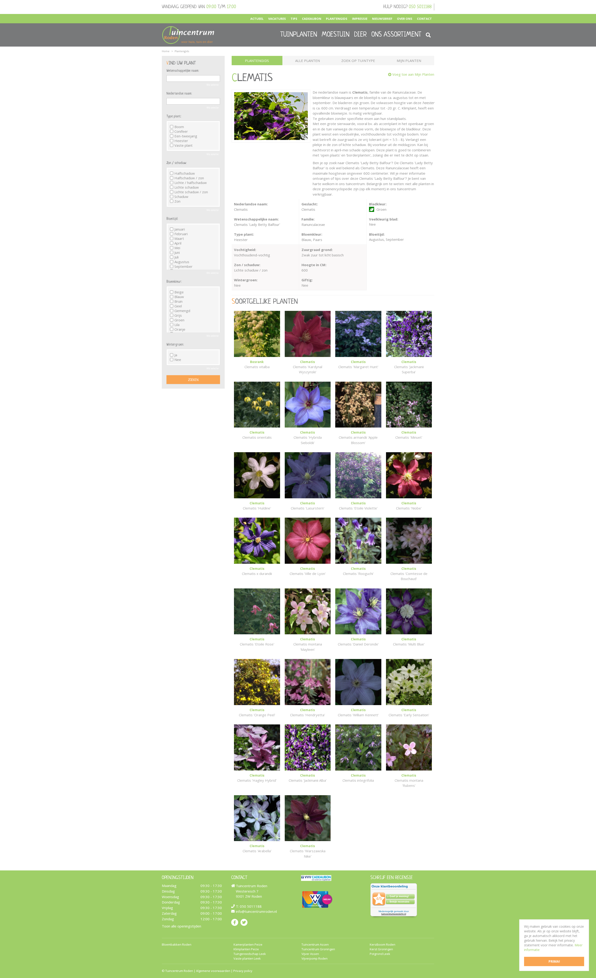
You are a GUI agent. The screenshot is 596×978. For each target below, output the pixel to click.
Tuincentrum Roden (179, 971)
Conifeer (181, 131)
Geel (178, 306)
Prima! (554, 961)
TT (243, 922)
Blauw (179, 296)
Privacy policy (242, 971)
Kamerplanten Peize (248, 944)
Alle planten (307, 60)
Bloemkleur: (174, 282)
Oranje (179, 329)
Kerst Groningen (381, 949)
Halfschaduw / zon (189, 178)
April (177, 243)
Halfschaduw (184, 173)
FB (234, 922)
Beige (179, 292)
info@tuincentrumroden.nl (256, 911)
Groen (179, 320)
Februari (181, 233)
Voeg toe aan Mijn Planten (413, 74)
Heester (181, 140)
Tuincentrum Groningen (318, 949)
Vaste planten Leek (247, 958)
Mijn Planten (409, 60)
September (183, 266)
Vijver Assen (310, 954)
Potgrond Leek (380, 954)
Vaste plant (183, 145)
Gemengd (182, 310)
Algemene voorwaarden (213, 971)
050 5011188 (420, 7)
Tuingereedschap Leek (250, 954)
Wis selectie (213, 84)
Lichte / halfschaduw (190, 182)
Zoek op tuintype (358, 60)
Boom (179, 126)
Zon (177, 201)
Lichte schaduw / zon (191, 192)
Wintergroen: (175, 344)
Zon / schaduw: (176, 163)
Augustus (181, 261)
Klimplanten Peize (246, 949)
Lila (176, 324)
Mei (177, 247)
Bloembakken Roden (176, 944)
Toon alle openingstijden (181, 926)
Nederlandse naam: (179, 93)
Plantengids (257, 60)
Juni (177, 252)
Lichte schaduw (186, 187)
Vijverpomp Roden (314, 958)
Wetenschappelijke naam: (182, 71)
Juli (176, 257)
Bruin (178, 301)
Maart (179, 238)
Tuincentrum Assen (315, 944)
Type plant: (173, 116)
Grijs (178, 315)
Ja (175, 355)
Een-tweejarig (185, 136)
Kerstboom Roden (382, 944)
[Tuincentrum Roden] (188, 35)
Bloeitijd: (172, 219)
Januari (179, 229)
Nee (177, 359)
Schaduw (181, 196)
